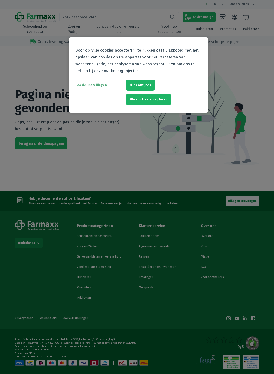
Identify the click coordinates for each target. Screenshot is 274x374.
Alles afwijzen (140, 85)
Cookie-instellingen (91, 85)
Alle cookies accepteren (148, 99)
